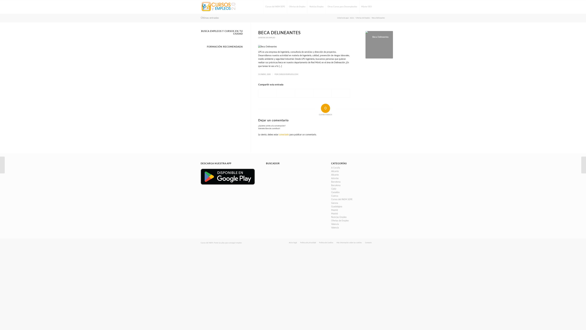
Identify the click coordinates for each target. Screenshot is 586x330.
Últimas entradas (210, 18)
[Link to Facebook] (378, 6)
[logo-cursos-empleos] (219, 7)
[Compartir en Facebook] (267, 93)
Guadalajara (336, 207)
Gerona (334, 203)
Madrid (334, 210)
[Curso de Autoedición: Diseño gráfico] (2, 165)
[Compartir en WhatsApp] (304, 93)
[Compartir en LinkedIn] (322, 93)
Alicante (335, 171)
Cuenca (334, 196)
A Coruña (335, 168)
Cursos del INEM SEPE (342, 199)
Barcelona (335, 182)
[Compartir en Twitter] (286, 93)
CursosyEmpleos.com (288, 74)
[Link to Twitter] (383, 6)
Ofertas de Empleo (266, 37)
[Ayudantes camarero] (583, 165)
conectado (284, 135)
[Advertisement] (222, 95)
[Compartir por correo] (341, 93)
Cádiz (333, 189)
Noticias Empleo (339, 217)
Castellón (335, 192)
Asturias (335, 178)
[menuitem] (275, 7)
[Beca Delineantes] (379, 45)
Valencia (335, 224)
